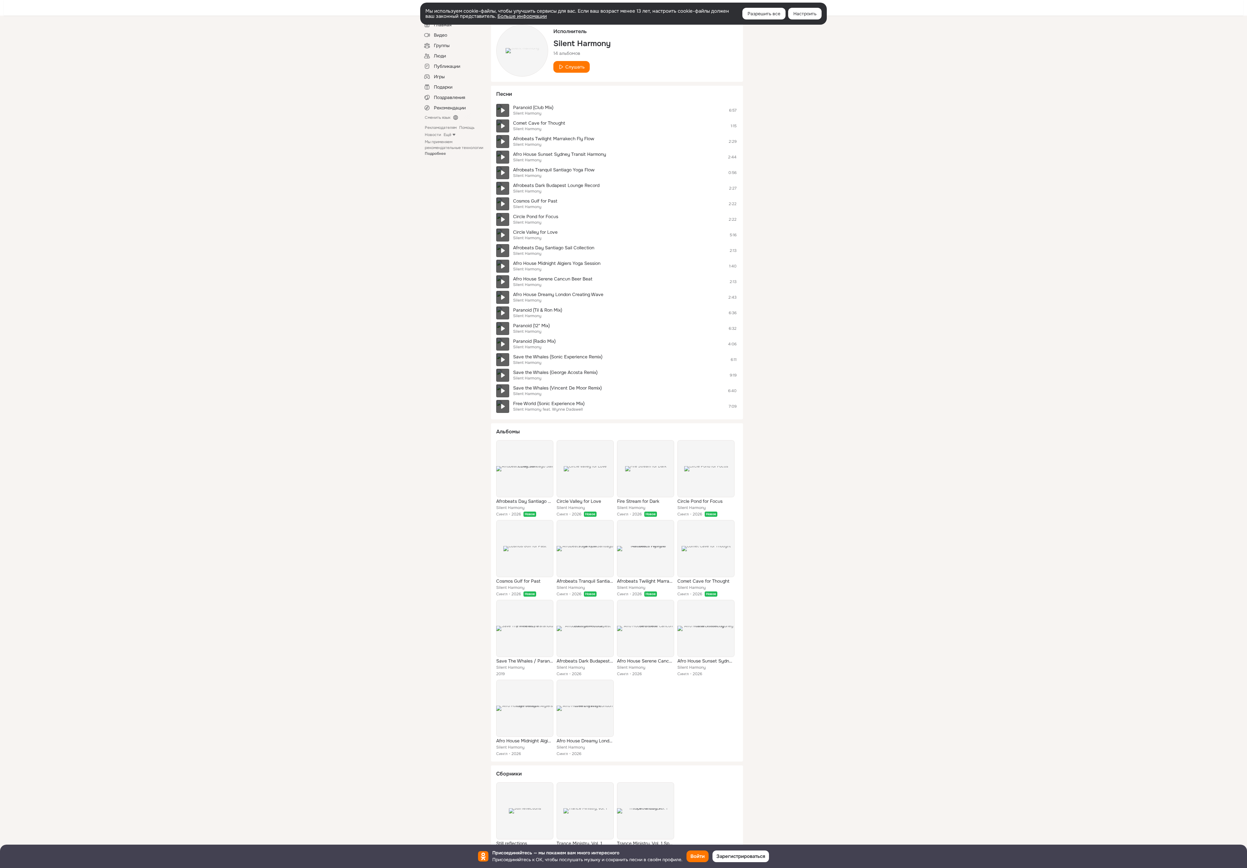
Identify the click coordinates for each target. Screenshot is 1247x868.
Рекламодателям (441, 127)
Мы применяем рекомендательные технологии (454, 147)
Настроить (804, 14)
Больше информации (522, 16)
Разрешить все (764, 14)
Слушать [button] (575, 67)
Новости (433, 134)
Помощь (466, 127)
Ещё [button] (447, 134)
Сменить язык (437, 117)
